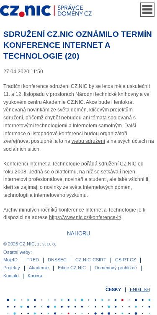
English (140, 289)
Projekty (11, 267)
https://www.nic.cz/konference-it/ (85, 217)
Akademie (39, 267)
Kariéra (35, 275)
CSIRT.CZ (125, 259)
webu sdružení (88, 141)
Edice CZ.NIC (72, 267)
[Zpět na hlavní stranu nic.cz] (49, 11)
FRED (32, 259)
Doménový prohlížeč (116, 267)
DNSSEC (57, 259)
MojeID (10, 259)
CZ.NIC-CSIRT (90, 259)
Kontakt (11, 275)
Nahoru (78, 233)
